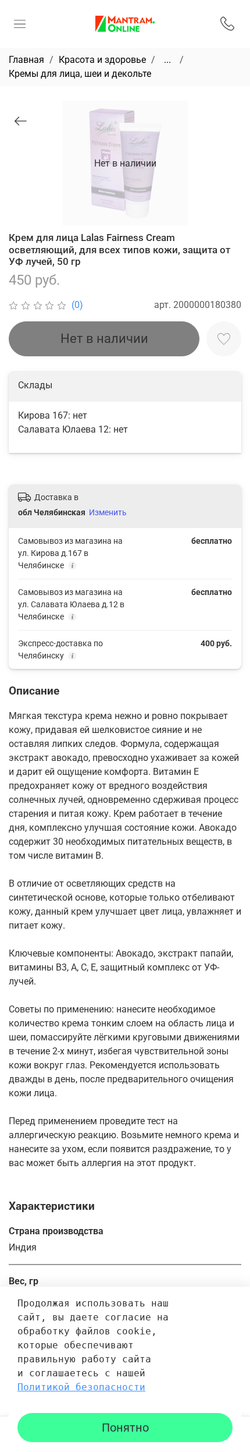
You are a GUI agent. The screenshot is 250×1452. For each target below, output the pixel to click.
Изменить (108, 512)
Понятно (125, 1428)
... (167, 60)
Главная (26, 59)
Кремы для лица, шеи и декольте (80, 73)
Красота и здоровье (102, 59)
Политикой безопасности (81, 1387)
